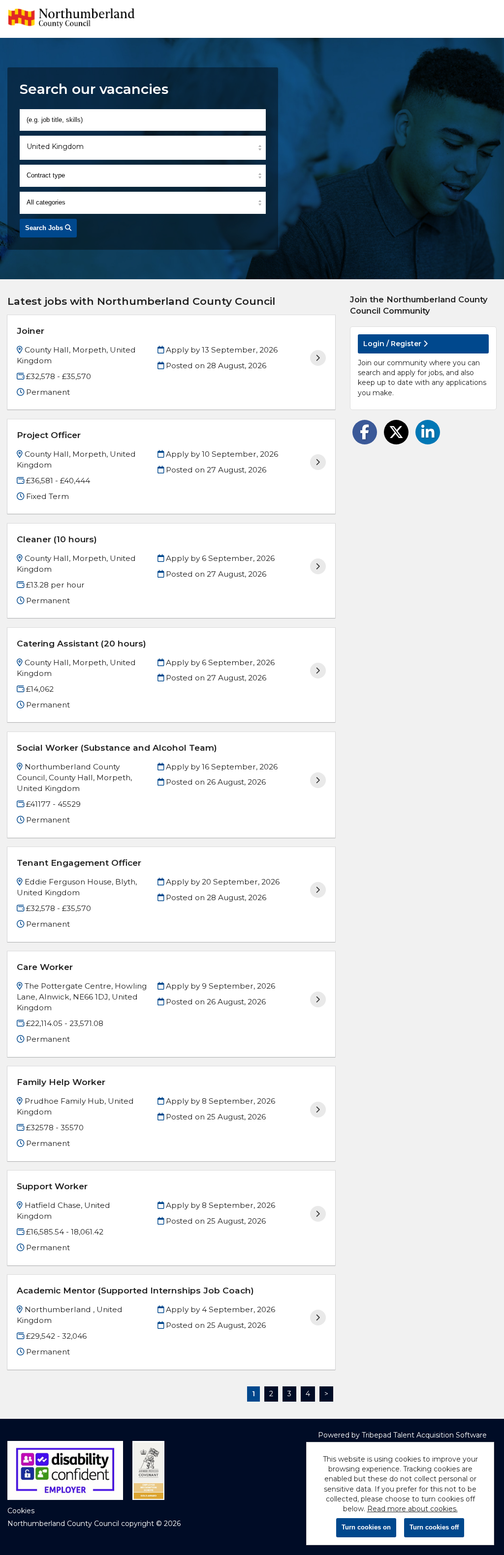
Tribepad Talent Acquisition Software (424, 1435)
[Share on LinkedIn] (427, 432)
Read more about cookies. (412, 1508)
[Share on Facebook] (364, 432)
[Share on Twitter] (396, 432)
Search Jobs (45, 228)
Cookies (20, 1510)
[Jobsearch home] (71, 18)
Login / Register (393, 343)
